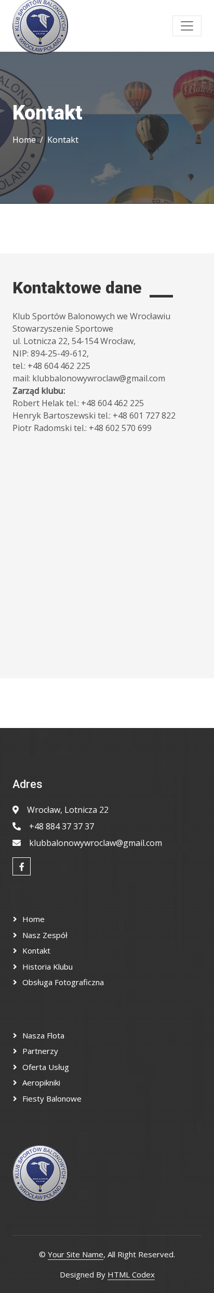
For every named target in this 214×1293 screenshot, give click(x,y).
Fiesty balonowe (52, 1098)
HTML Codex (131, 1274)
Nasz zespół (45, 935)
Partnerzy (40, 1051)
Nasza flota (43, 1035)
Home (24, 139)
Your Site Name (75, 1254)
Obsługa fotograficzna (63, 982)
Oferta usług (45, 1067)
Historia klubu (47, 966)
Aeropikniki (41, 1082)
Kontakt (36, 950)
